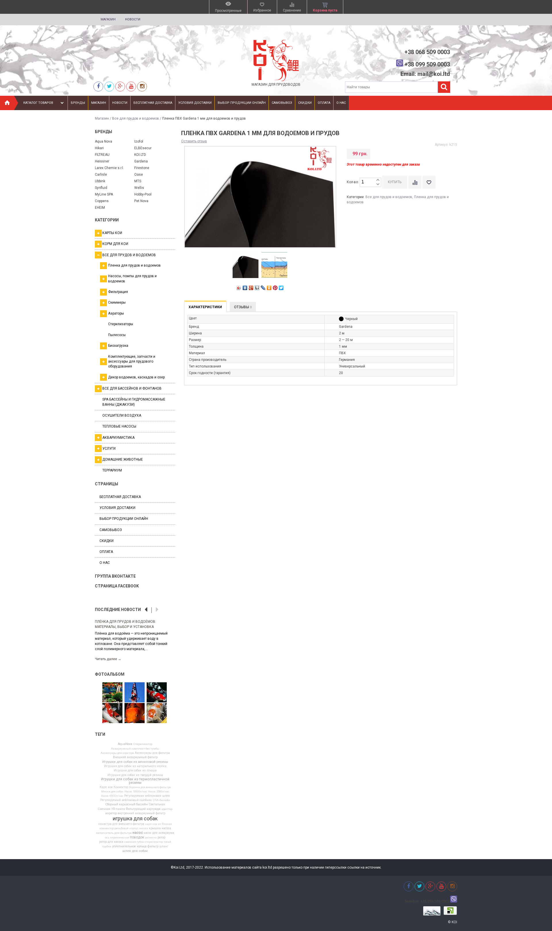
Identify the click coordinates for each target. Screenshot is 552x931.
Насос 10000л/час (135, 791)
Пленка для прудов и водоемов (134, 265)
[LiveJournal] (263, 288)
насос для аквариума (159, 833)
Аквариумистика (118, 438)
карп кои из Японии (158, 824)
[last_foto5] (134, 692)
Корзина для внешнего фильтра (150, 787)
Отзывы (243, 307)
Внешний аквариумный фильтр (135, 757)
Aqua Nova (103, 141)
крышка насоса (160, 828)
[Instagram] (142, 86)
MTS (137, 181)
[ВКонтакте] (245, 288)
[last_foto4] (134, 713)
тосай (167, 841)
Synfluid (101, 188)
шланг (163, 846)
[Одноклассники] (269, 288)
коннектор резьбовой (114, 828)
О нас (341, 103)
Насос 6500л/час (112, 795)
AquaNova (125, 744)
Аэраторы (116, 313)
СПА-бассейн (161, 800)
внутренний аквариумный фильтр (141, 813)
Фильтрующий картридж (143, 809)
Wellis (139, 188)
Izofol (138, 141)
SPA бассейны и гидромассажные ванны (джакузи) (133, 401)
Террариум (112, 470)
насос (138, 832)
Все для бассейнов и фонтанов (132, 388)
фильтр (152, 846)
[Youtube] (131, 86)
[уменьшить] (377, 184)
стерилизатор (154, 841)
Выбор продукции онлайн (242, 103)
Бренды (78, 103)
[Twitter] (109, 86)
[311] (112, 692)
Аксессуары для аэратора (117, 753)
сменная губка (134, 841)
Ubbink (100, 181)
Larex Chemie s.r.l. (109, 168)
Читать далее (108, 654)
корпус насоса (138, 828)
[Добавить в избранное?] (429, 182)
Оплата (324, 103)
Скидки (305, 103)
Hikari (99, 148)
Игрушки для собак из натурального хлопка (135, 766)
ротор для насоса (111, 841)
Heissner (102, 161)
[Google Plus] (251, 288)
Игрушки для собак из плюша (135, 770)
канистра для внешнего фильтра (121, 824)
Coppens (102, 201)
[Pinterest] (275, 288)
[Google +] (120, 86)
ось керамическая (117, 837)
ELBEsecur (143, 148)
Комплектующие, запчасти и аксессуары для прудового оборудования (131, 362)
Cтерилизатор (142, 744)
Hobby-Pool (143, 194)
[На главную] (7, 103)
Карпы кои (112, 233)
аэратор (111, 813)
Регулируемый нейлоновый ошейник (126, 800)
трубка (106, 846)
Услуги (109, 449)
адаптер (167, 809)
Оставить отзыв (194, 141)
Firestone (141, 168)
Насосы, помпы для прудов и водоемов (132, 278)
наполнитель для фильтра (114, 833)
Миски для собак (112, 791)
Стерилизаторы (120, 324)
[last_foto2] (157, 692)
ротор (161, 837)
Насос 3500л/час (158, 791)
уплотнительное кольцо (129, 846)
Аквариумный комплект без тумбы (135, 748)
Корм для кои (115, 244)
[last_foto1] (157, 713)
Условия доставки (195, 103)
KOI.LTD (140, 155)
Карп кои (106, 787)
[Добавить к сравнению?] (414, 182)
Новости (132, 19)
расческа (151, 837)
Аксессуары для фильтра (152, 753)
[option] (135, 637)
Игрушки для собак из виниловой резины (135, 762)
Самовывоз (282, 103)
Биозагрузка (118, 346)
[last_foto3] (112, 713)
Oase (138, 175)
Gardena (141, 161)
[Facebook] (98, 86)
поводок (137, 837)
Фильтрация (118, 292)
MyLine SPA (104, 194)
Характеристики (205, 307)
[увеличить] (377, 180)
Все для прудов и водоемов (135, 118)
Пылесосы (117, 335)
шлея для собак (135, 851)
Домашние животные (122, 459)
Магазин (108, 19)
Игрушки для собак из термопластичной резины (135, 780)
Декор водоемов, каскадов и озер (136, 377)
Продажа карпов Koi (114, 622)
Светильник (157, 804)
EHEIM (100, 208)
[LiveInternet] (257, 288)
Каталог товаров (38, 103)
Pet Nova (141, 201)
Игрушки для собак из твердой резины (135, 775)
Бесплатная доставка (152, 103)
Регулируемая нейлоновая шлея (147, 795)
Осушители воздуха (121, 415)
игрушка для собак (135, 818)
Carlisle (101, 175)
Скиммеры (117, 302)
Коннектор (121, 787)
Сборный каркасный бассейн (126, 804)
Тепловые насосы (119, 426)
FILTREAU (102, 155)
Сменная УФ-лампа (111, 809)
